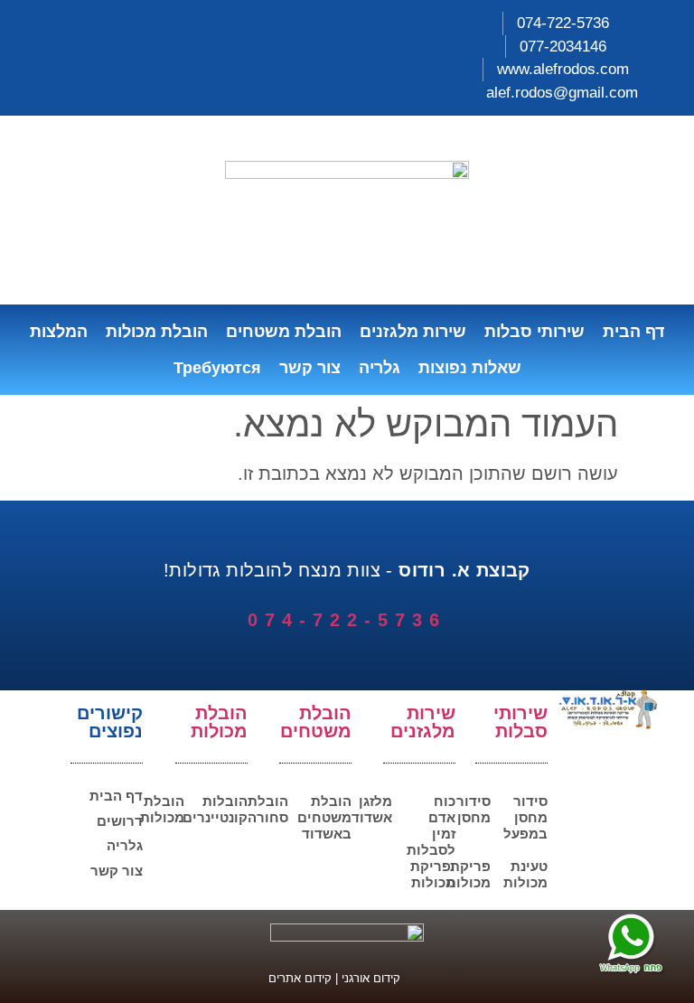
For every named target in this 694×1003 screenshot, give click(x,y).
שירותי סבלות (534, 332)
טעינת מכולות (525, 874)
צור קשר (310, 368)
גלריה (379, 368)
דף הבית (633, 332)
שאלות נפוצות (469, 368)
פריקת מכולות (468, 874)
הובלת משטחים (284, 332)
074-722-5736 (347, 620)
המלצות (59, 332)
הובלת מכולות (157, 332)
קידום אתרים (300, 978)
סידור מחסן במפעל (525, 817)
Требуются (217, 368)
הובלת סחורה (268, 809)
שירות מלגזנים (413, 332)
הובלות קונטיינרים (215, 809)
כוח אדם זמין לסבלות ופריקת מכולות (431, 841)
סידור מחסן (473, 809)
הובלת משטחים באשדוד (324, 817)
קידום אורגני (373, 978)
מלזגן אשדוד (372, 809)
